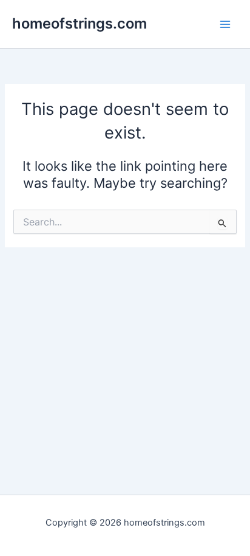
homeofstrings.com (79, 23)
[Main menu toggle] (225, 24)
